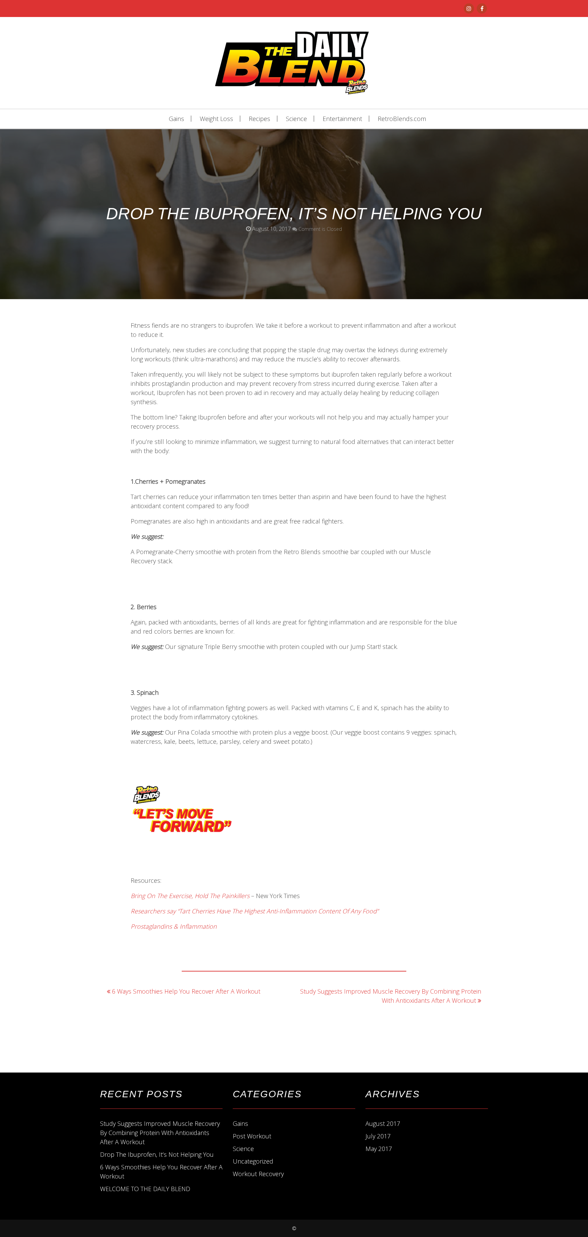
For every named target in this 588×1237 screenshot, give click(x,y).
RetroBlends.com (402, 119)
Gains (176, 119)
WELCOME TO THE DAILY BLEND (145, 1189)
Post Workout (252, 1136)
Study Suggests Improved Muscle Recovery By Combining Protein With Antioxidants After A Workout (160, 1132)
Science (296, 119)
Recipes (259, 119)
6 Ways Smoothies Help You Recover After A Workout (186, 991)
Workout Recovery (258, 1174)
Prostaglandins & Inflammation (174, 926)
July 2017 (378, 1136)
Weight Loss (216, 119)
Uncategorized (253, 1161)
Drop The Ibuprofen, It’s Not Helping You (157, 1154)
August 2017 (382, 1123)
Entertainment (342, 119)
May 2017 (378, 1149)
